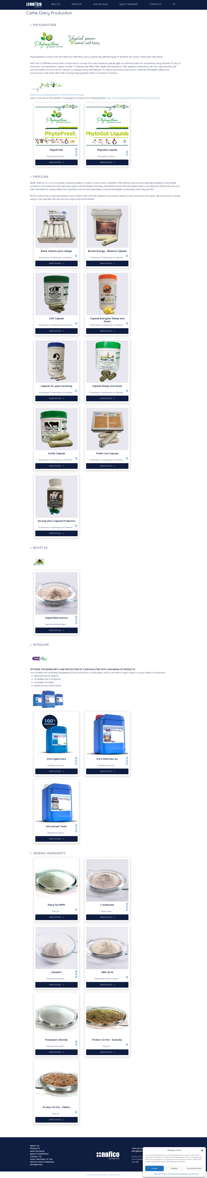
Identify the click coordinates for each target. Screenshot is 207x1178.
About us (55, 4)
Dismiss (174, 1168)
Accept (154, 1168)
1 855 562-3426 (138, 1148)
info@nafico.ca (139, 1151)
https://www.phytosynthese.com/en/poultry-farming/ (57, 94)
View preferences (194, 1168)
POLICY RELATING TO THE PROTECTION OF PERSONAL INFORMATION (176, 1174)
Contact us (155, 4)
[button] (202, 1150)
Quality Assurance (128, 4)
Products (77, 4)
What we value (100, 4)
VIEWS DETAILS (55, 162)
